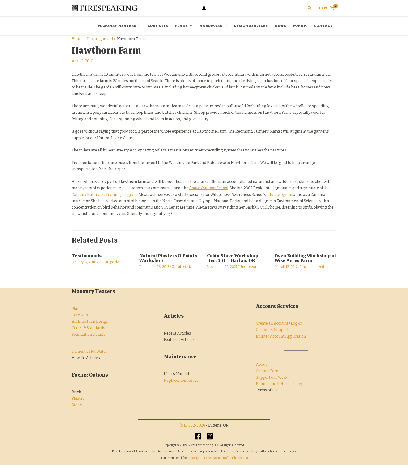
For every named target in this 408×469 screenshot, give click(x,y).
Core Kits (80, 315)
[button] (310, 8)
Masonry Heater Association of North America (217, 458)
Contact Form (268, 371)
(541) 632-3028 (192, 425)
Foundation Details (88, 334)
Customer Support (272, 329)
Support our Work (271, 377)
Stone (77, 405)
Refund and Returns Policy (279, 383)
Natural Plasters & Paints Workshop (168, 258)
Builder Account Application (281, 336)
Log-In (297, 323)
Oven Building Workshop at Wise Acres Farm (305, 258)
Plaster (78, 398)
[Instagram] (209, 436)
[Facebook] (198, 436)
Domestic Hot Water (89, 351)
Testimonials (87, 256)
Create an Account (272, 323)
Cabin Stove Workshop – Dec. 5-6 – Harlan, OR (235, 258)
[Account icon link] (204, 8)
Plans (76, 308)
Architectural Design (90, 321)
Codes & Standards (88, 328)
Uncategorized (111, 262)
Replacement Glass (181, 380)
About (261, 364)
